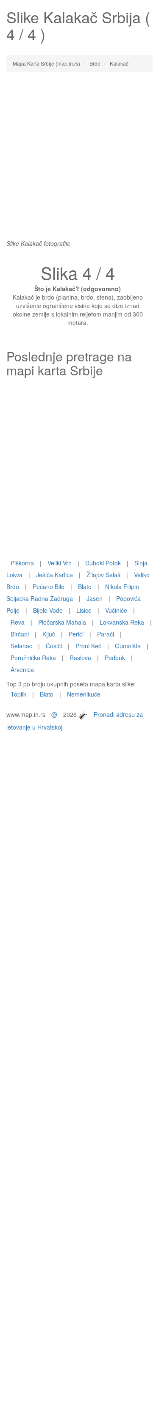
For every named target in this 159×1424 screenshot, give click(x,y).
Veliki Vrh (59, 563)
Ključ (48, 634)
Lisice (84, 610)
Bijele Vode (48, 610)
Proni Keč (88, 646)
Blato (85, 586)
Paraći (105, 634)
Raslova (80, 657)
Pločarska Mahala (62, 622)
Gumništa (128, 646)
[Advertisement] (79, 159)
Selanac (21, 646)
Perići (76, 634)
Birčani (20, 634)
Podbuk (115, 657)
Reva (18, 622)
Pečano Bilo (48, 586)
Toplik (18, 694)
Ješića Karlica (54, 574)
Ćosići (54, 646)
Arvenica (22, 669)
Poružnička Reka (33, 657)
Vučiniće (116, 610)
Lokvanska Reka (122, 622)
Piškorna (22, 563)
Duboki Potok (103, 563)
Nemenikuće (83, 694)
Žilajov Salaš (103, 574)
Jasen (94, 598)
